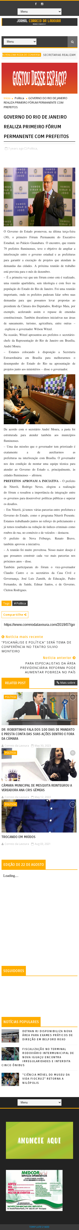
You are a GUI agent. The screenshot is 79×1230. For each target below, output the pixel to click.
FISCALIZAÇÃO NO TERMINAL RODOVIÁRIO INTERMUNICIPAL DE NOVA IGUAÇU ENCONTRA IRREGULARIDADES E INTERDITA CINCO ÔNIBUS (38, 1057)
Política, (33, 148)
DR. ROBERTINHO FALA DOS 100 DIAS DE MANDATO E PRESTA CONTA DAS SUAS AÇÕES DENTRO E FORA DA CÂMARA (38, 734)
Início (7, 98)
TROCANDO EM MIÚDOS (19, 837)
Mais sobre (67, 683)
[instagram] (42, 4)
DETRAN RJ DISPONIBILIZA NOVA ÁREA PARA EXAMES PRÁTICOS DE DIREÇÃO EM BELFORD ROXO (47, 1035)
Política (19, 98)
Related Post (15, 683)
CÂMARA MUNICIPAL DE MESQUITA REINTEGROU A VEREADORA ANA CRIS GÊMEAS (37, 787)
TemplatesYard (39, 1227)
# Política (20, 603)
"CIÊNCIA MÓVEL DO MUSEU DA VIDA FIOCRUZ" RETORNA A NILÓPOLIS (46, 1078)
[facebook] (36, 4)
